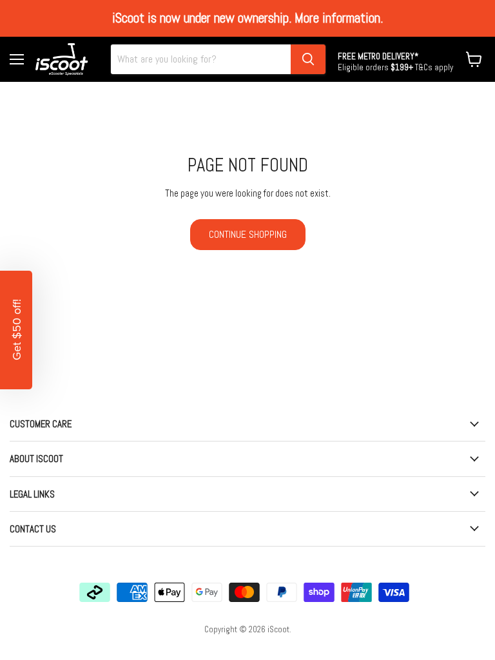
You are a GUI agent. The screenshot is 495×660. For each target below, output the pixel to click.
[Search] (308, 59)
